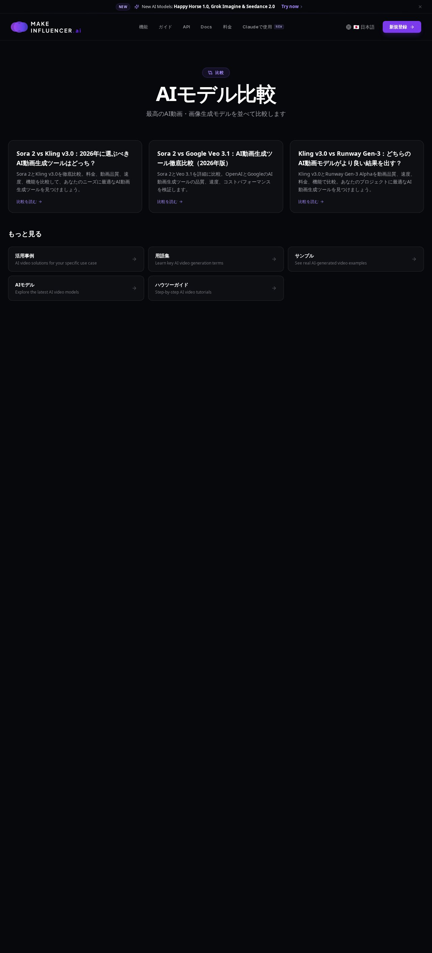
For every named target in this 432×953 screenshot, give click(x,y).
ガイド (165, 26)
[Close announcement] (420, 6)
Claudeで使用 (262, 26)
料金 (227, 26)
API (186, 26)
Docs (206, 26)
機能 (143, 26)
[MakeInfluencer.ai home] (46, 27)
